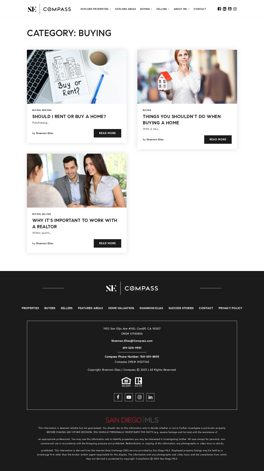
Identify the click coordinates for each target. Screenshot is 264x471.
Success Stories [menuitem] (181, 308)
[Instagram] (235, 9)
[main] (132, 144)
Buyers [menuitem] (49, 308)
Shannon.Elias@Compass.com (132, 341)
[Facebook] (219, 9)
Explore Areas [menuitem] (125, 9)
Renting (47, 110)
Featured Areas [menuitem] (90, 308)
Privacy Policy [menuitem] (230, 308)
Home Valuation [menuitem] (121, 308)
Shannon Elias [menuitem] (151, 308)
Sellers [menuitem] (67, 308)
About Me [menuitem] (181, 9)
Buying (36, 110)
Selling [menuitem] (162, 9)
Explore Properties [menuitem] (95, 9)
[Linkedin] (224, 9)
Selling (46, 214)
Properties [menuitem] (30, 308)
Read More (107, 133)
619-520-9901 (132, 348)
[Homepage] (49, 9)
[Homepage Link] (132, 288)
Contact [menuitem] (200, 9)
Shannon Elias (44, 133)
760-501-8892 (149, 356)
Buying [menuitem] (145, 9)
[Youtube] (230, 9)
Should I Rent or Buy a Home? (69, 116)
